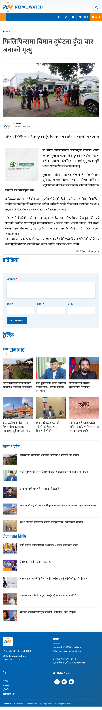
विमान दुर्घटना (94, 251)
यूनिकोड (6, 690)
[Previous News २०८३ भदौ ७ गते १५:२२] (6, 354)
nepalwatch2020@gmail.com (67, 647)
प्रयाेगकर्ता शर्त (8, 694)
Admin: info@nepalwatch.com (67, 651)
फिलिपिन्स (81, 251)
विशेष (85, 17)
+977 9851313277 (11, 660)
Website (72, 304)
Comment (12, 279)
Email (40, 304)
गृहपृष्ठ (5, 681)
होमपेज (6, 32)
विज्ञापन (6, 685)
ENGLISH (96, 17)
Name (10, 304)
